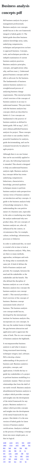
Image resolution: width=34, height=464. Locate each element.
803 (4, 448)
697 (10, 462)
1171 (21, 459)
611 (15, 462)
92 (25, 462)
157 (4, 459)
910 (23, 443)
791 (10, 456)
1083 (4, 445)
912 (16, 456)
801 (26, 448)
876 (4, 451)
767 (20, 462)
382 (10, 451)
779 (4, 462)
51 (25, 451)
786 (15, 451)
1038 (4, 443)
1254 (10, 443)
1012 (4, 456)
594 (21, 448)
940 (10, 448)
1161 (10, 453)
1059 (28, 443)
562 (29, 445)
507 (4, 453)
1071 (17, 443)
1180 (15, 459)
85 (20, 451)
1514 (10, 445)
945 (10, 459)
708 (22, 453)
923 (27, 453)
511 (27, 459)
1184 (16, 453)
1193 (27, 456)
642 (15, 448)
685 (21, 456)
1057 (17, 445)
